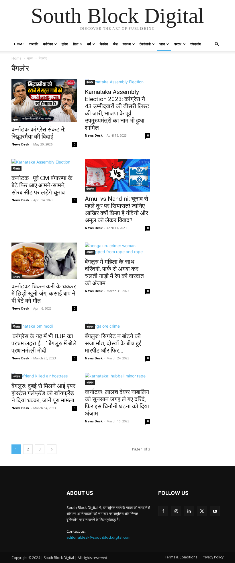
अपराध (177, 44)
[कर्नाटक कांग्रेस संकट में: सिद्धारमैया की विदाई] (44, 100)
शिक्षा (75, 44)
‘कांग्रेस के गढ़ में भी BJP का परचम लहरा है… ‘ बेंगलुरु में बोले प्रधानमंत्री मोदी (44, 343)
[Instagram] (176, 511)
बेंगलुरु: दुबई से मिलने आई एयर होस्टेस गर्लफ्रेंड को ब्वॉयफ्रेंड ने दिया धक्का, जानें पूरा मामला (43, 393)
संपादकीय (195, 44)
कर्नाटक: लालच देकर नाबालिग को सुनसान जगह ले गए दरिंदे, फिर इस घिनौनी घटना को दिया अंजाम (117, 403)
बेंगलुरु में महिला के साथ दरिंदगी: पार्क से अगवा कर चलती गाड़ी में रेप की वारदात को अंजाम (114, 272)
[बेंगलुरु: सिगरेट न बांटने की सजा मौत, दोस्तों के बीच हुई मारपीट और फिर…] (117, 326)
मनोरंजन (48, 44)
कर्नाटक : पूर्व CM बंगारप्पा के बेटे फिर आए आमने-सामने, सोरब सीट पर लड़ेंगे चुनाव (42, 185)
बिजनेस (104, 44)
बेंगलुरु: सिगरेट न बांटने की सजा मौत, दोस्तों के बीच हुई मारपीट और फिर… (113, 343)
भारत (162, 44)
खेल (115, 44)
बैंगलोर (90, 82)
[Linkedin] (189, 511)
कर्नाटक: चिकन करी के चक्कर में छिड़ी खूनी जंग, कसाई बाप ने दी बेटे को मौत (43, 293)
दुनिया (65, 44)
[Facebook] (163, 511)
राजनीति (33, 44)
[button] (217, 44)
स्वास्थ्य (127, 44)
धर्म (89, 44)
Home (19, 44)
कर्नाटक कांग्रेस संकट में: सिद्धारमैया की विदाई (38, 133)
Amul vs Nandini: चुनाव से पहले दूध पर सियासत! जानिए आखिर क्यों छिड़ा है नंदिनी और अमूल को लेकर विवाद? (116, 209)
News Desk (20, 144)
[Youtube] (215, 511)
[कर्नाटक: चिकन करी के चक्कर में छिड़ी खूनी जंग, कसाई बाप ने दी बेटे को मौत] (44, 261)
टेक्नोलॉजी (145, 44)
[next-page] (51, 449)
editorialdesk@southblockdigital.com (98, 537)
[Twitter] (202, 511)
